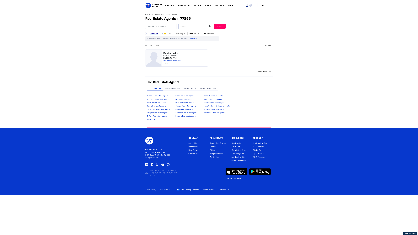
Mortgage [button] (219, 5)
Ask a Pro (236, 147)
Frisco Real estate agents (184, 99)
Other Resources (239, 160)
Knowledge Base (239, 150)
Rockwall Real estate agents (214, 113)
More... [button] (231, 5)
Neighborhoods (216, 154)
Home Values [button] (184, 5)
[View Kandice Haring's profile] (153, 58)
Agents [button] (208, 5)
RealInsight (236, 143)
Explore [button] (197, 5)
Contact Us (193, 154)
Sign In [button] (263, 5)
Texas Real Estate (218, 143)
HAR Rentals (258, 147)
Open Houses (259, 154)
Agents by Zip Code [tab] (172, 88)
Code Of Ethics (155, 176)
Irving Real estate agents (184, 102)
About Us (192, 143)
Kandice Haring (170, 53)
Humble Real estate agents (185, 109)
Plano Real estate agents (156, 102)
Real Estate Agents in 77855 (168, 18)
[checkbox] (152, 33)
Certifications (208, 33)
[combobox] (160, 26)
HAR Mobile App (260, 143)
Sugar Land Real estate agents (158, 109)
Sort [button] (157, 46)
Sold (166, 63)
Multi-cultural (194, 33)
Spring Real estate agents (156, 106)
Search (220, 26)
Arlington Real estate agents (157, 113)
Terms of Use (209, 190)
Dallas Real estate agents (184, 96)
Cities (212, 150)
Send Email (177, 61)
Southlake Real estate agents (186, 113)
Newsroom (193, 147)
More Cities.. (152, 119)
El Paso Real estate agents (157, 116)
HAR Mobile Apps (233, 178)
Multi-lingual (180, 33)
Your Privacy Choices (190, 190)
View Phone (167, 61)
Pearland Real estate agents (185, 116)
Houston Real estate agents (157, 96)
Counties (213, 147)
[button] (253, 5)
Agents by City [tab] (155, 88)
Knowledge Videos (240, 154)
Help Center (193, 150)
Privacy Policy (166, 190)
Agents (157, 14)
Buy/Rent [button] (169, 5)
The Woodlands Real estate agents (217, 106)
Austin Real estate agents (213, 96)
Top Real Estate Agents (163, 82)
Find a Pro (149, 14)
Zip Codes (166, 14)
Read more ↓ (193, 38)
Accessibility (150, 190)
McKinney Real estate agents (214, 102)
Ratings (169, 33)
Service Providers (239, 157)
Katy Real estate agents (213, 99)
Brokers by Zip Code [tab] (208, 88)
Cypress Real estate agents (185, 106)
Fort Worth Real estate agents (158, 99)
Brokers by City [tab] (190, 88)
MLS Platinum (259, 157)
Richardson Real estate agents (215, 109)
